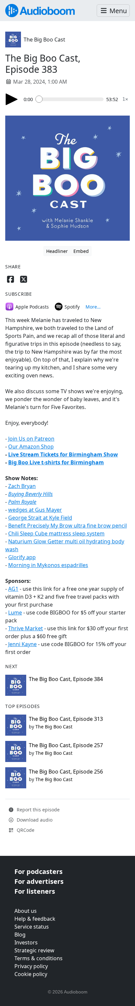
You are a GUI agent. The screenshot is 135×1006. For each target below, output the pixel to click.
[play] (11, 99)
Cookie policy (30, 974)
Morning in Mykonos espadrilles (48, 565)
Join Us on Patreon (31, 438)
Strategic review (34, 950)
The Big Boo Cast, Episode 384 (66, 679)
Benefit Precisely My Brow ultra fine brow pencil (67, 525)
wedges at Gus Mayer (35, 509)
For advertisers (39, 881)
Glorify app (22, 557)
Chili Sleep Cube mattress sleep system (56, 533)
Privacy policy (31, 966)
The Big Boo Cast (44, 39)
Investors (26, 942)
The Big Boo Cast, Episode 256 (66, 771)
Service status (31, 926)
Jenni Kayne (22, 644)
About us (25, 910)
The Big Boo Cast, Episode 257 (66, 745)
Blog (20, 934)
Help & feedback (34, 918)
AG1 (13, 588)
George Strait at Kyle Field (40, 517)
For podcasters (38, 871)
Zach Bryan (22, 486)
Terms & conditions (38, 958)
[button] (113, 10)
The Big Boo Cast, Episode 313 (66, 718)
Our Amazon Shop (31, 446)
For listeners (34, 891)
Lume (15, 612)
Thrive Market (25, 628)
